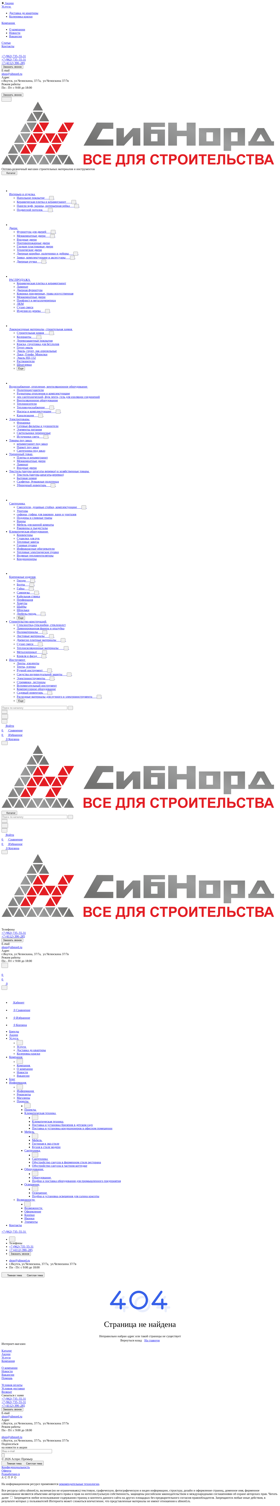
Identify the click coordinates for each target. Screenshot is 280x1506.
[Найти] (5, 716)
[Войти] (3, 970)
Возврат (7, 1391)
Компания (8, 1361)
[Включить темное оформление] (6, 99)
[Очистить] (70, 708)
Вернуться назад (131, 1340)
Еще (20, 368)
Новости (7, 1371)
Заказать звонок (12, 66)
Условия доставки (13, 1388)
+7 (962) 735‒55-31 (14, 56)
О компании (10, 1367)
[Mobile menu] (5, 852)
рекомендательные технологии (79, 1484)
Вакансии (8, 1374)
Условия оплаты (12, 1385)
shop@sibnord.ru (12, 74)
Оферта (6, 1470)
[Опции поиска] (4, 712)
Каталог (7, 1350)
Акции (6, 1354)
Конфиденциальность (16, 1467)
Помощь (7, 1378)
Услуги (6, 1357)
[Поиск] (5, 965)
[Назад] (20, 1042)
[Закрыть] (4, 987)
